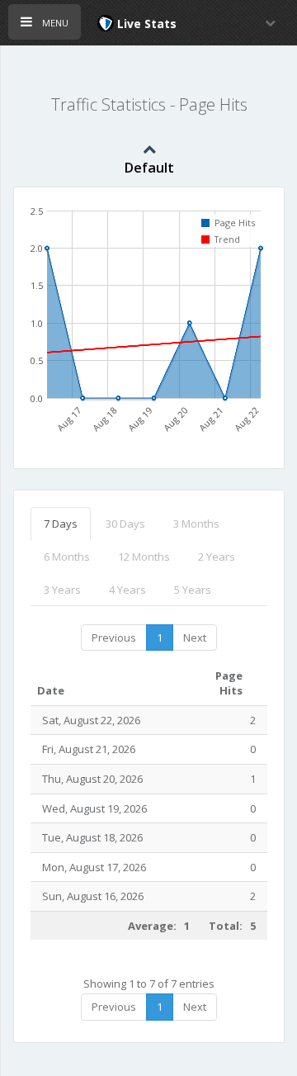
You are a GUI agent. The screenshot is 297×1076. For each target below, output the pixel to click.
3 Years (62, 589)
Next (194, 637)
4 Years (127, 589)
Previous (114, 637)
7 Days (61, 523)
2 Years (216, 556)
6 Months (67, 556)
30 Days (125, 523)
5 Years (192, 589)
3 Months (196, 523)
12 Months (144, 556)
